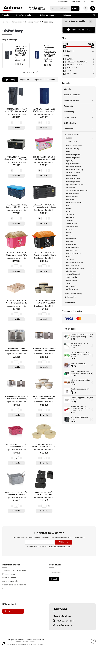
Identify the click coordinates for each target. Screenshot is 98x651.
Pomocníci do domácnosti (75, 268)
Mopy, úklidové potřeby (74, 202)
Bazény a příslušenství (74, 146)
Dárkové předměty (72, 265)
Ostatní (68, 256)
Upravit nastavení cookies (25, 641)
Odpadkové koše (72, 196)
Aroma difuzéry (71, 250)
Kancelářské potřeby (73, 155)
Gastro (68, 205)
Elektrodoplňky (70, 123)
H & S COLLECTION (80, 65)
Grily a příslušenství (73, 179)
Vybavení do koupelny (73, 274)
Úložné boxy (70, 217)
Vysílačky (69, 161)
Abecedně (51, 80)
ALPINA (80, 59)
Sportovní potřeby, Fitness (75, 184)
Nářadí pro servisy (71, 100)
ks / (8, 611)
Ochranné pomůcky (73, 181)
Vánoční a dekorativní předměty (77, 190)
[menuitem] (7, 15)
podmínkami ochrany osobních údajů (60, 546)
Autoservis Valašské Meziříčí (70, 2)
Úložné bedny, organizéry (74, 169)
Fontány (69, 229)
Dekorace (69, 241)
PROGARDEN (80, 73)
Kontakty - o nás (8, 574)
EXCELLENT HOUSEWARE (80, 62)
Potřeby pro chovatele (73, 167)
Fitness (68, 211)
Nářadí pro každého (72, 95)
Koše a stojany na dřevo (74, 262)
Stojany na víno (71, 223)
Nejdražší (38, 80)
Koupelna (68, 138)
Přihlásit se (63, 542)
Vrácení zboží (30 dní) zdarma (14, 585)
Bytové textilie (71, 238)
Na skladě (80, 51)
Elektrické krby (71, 244)
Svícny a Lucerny (72, 226)
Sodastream (70, 187)
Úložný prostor (71, 271)
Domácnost (68, 129)
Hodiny (68, 232)
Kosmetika (70, 199)
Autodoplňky (69, 112)
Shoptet (14, 645)
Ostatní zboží (69, 303)
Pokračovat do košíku (81, 30)
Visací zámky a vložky (73, 172)
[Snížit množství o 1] (12, 122)
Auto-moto (68, 106)
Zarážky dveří (70, 286)
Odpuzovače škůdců (73, 164)
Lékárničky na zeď (72, 247)
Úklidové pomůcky (72, 193)
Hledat (75, 8)
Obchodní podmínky (10, 581)
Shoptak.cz (26, 645)
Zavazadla (69, 220)
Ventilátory (70, 259)
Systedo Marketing (37, 645)
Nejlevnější (24, 80)
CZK (92, 2)
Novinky (69, 208)
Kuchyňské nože (72, 176)
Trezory (68, 283)
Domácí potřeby (71, 141)
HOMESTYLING (80, 68)
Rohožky (69, 235)
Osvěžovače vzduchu (73, 253)
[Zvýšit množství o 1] (21, 122)
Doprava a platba (9, 578)
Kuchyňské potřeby (72, 134)
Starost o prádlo (71, 280)
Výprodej (67, 89)
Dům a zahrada (70, 117)
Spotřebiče (70, 214)
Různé (68, 152)
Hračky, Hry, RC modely (73, 293)
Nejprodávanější (10, 80)
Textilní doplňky (71, 277)
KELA (80, 71)
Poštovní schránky (72, 149)
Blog (4, 588)
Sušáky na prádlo (72, 289)
